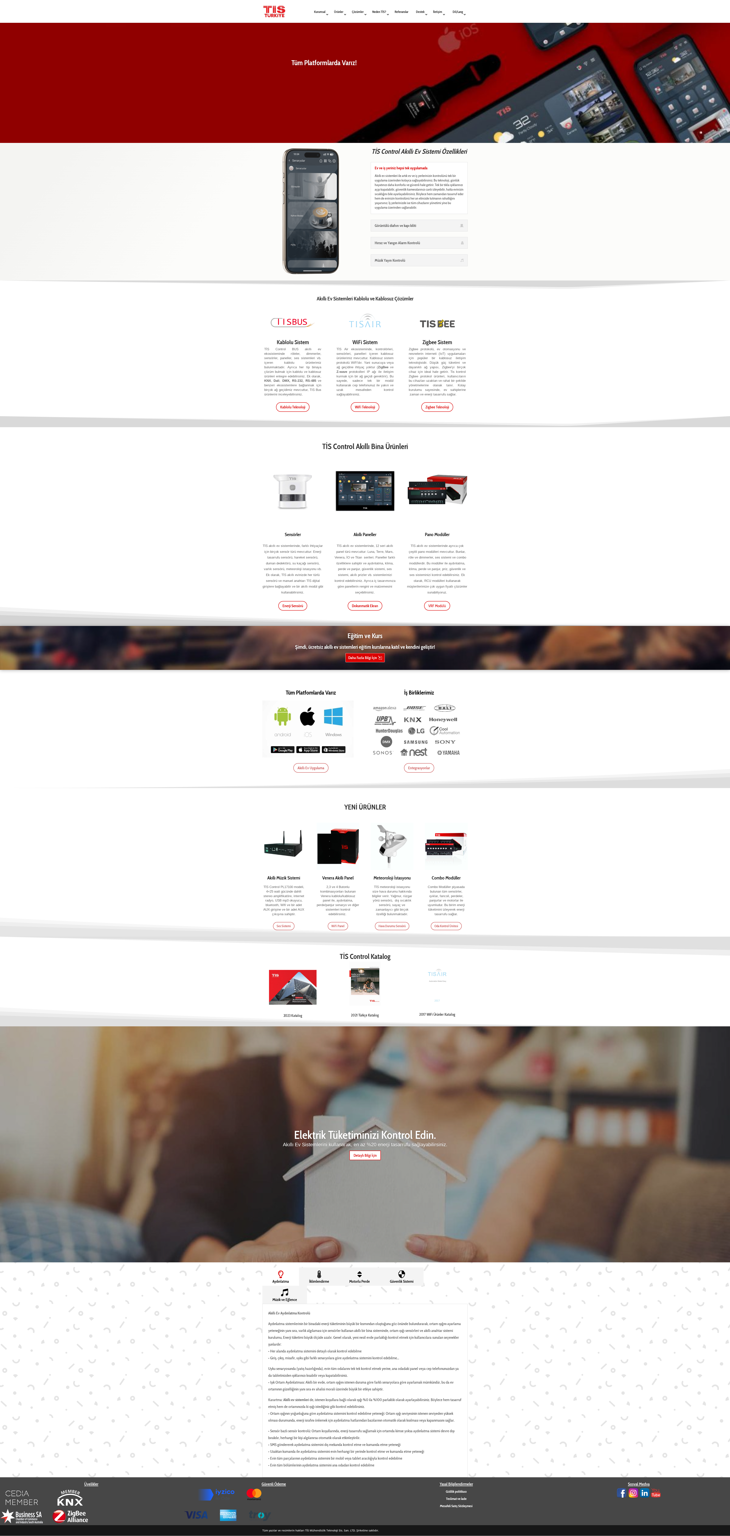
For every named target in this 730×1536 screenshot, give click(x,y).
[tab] (280, 1276)
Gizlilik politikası (456, 1491)
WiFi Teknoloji (365, 407)
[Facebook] (621, 1496)
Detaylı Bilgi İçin (365, 1155)
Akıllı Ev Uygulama (311, 768)
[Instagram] (633, 1496)
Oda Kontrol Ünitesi (446, 926)
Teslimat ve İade (456, 1499)
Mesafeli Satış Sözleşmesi (456, 1506)
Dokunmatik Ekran (365, 606)
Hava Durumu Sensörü (392, 926)
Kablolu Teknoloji (292, 407)
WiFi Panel (337, 926)
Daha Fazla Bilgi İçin (362, 657)
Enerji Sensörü (292, 606)
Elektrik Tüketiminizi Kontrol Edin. (365, 1135)
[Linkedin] (644, 1496)
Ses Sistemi (284, 926)
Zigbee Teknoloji (437, 407)
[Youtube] (656, 1496)
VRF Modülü (437, 606)
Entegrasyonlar (419, 768)
